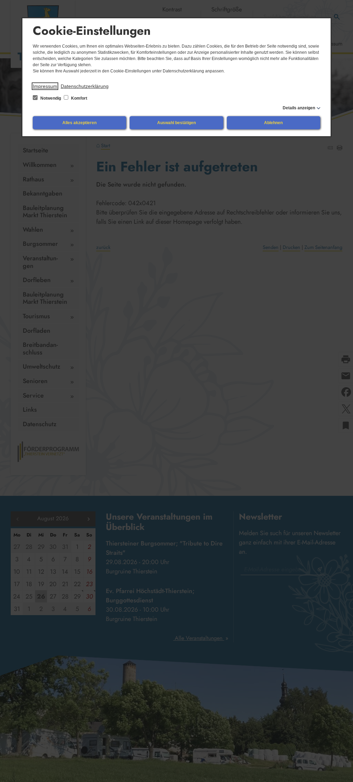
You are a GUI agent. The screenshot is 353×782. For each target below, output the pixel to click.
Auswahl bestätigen (176, 122)
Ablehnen (273, 122)
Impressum (45, 86)
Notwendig (50, 98)
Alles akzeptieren (79, 122)
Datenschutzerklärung (85, 86)
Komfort (78, 98)
